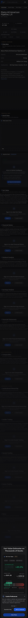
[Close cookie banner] (25, 596)
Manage (13, 606)
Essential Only (7, 609)
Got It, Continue (20, 609)
